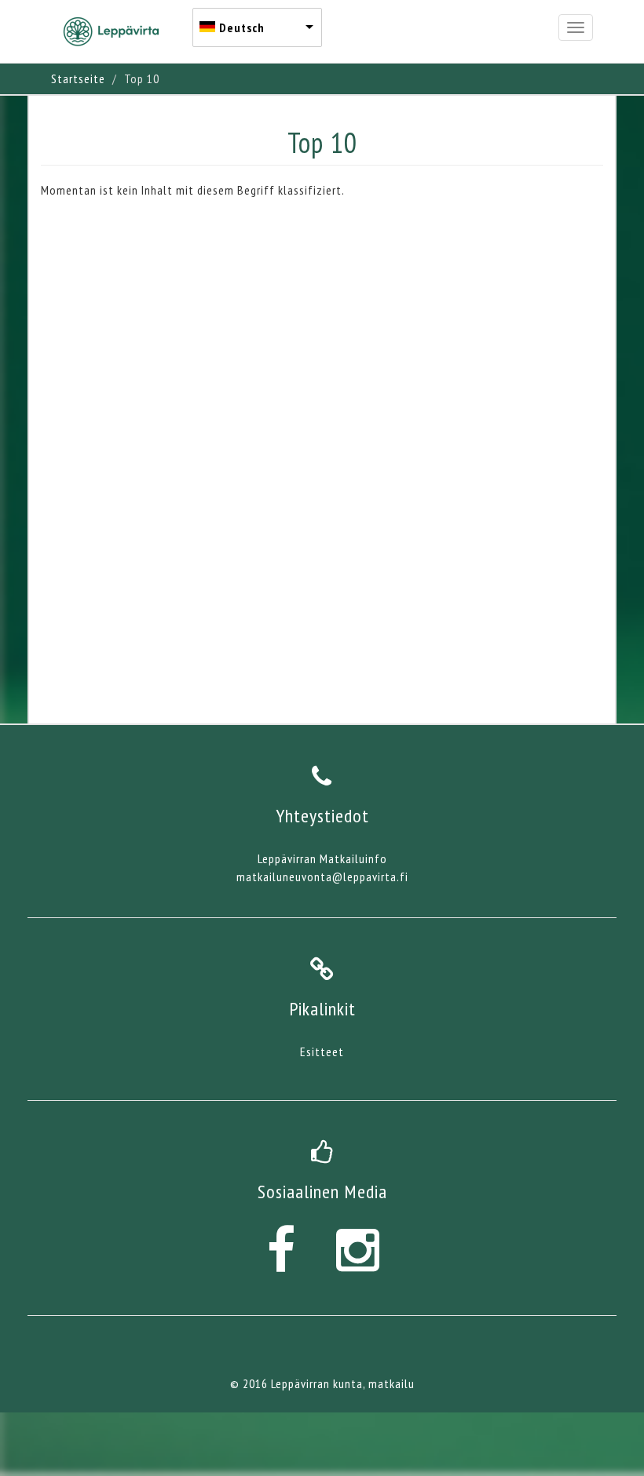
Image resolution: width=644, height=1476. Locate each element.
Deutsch (242, 27)
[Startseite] (117, 31)
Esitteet (322, 1051)
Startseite (78, 78)
